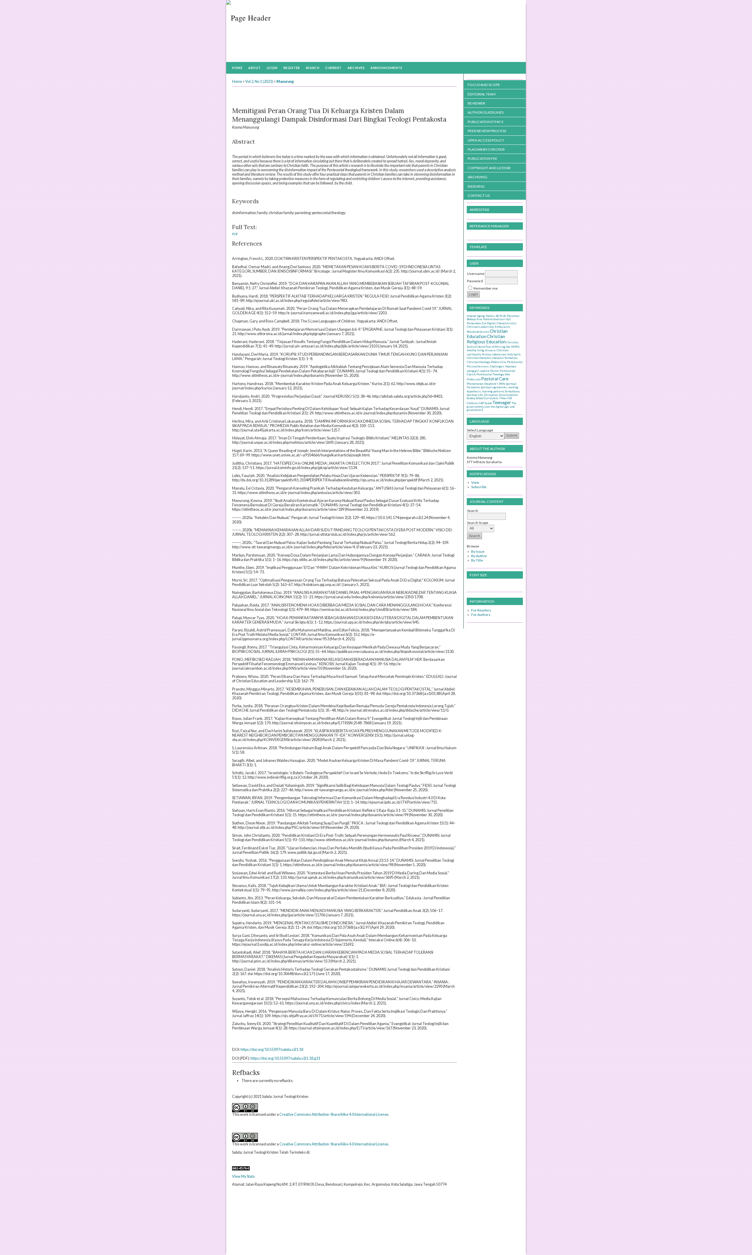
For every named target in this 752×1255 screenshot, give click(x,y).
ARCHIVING (477, 177)
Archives (356, 68)
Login (272, 68)
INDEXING (476, 186)
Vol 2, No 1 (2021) (259, 81)
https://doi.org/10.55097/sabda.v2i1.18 (272, 1049)
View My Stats (243, 1176)
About (254, 68)
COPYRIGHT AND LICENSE (489, 168)
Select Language (480, 430)
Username (475, 273)
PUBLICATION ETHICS (485, 122)
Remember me (486, 288)
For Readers (481, 610)
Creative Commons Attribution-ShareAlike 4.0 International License (333, 1114)
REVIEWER (476, 103)
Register (291, 68)
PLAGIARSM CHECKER (486, 149)
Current (333, 68)
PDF (235, 234)
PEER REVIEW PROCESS (487, 131)
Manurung (285, 81)
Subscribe (478, 487)
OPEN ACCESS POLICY (486, 140)
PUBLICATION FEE (482, 158)
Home (237, 68)
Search (312, 68)
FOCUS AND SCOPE (484, 85)
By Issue (477, 551)
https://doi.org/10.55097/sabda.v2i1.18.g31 (285, 1058)
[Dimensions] (233, 1160)
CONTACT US (479, 195)
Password (475, 281)
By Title (477, 560)
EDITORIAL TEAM (482, 94)
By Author (479, 556)
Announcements (386, 68)
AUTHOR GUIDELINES (485, 112)
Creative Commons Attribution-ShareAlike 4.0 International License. (334, 1144)
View (475, 482)
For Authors (480, 614)
